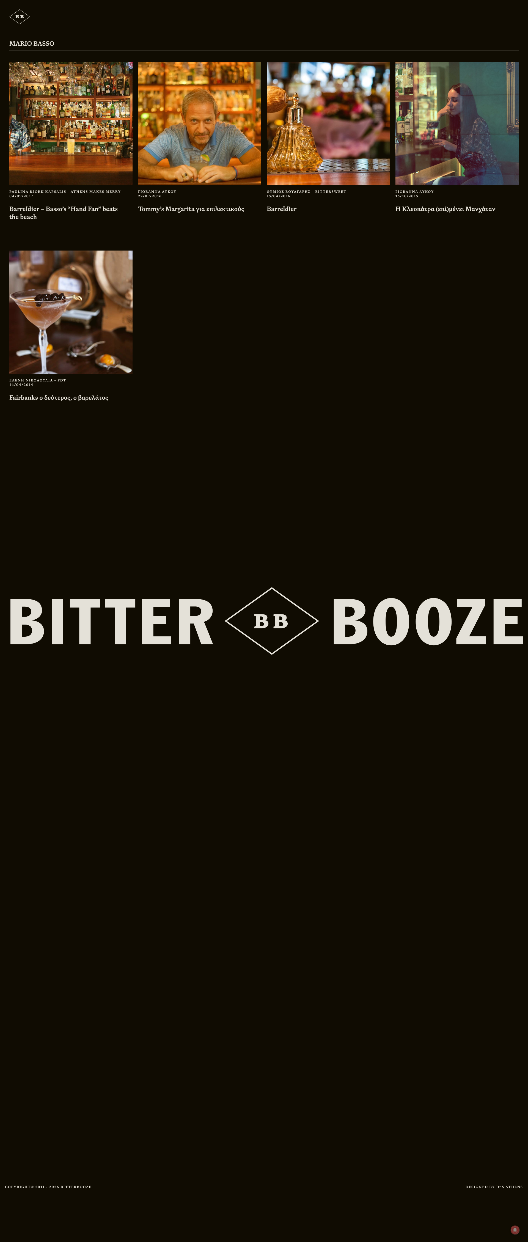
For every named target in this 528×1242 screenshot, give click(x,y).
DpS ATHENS (509, 1187)
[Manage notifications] (515, 1229)
